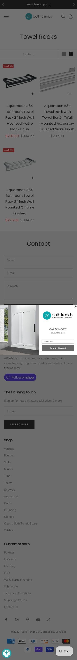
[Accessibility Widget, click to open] (6, 653)
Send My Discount (58, 348)
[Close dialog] (75, 307)
